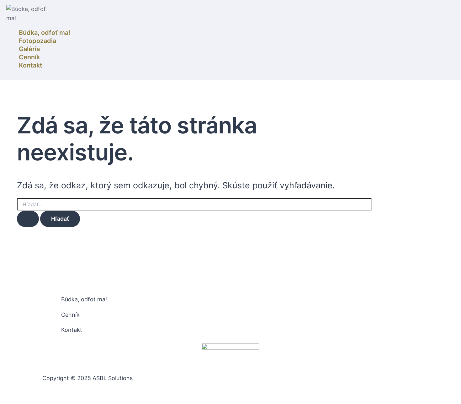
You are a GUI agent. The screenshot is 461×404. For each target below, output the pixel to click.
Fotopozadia (37, 41)
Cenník (29, 57)
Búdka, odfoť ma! (44, 32)
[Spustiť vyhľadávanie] (28, 219)
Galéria (29, 49)
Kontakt (30, 65)
